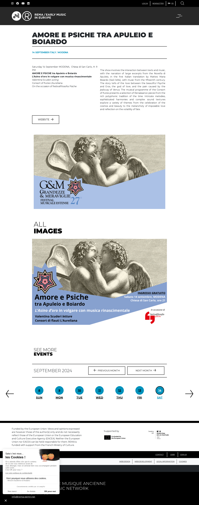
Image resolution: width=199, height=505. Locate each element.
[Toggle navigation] (182, 3)
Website (43, 119)
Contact (159, 454)
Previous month (109, 370)
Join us (183, 454)
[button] (181, 16)
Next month (144, 370)
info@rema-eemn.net (23, 497)
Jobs (172, 454)
